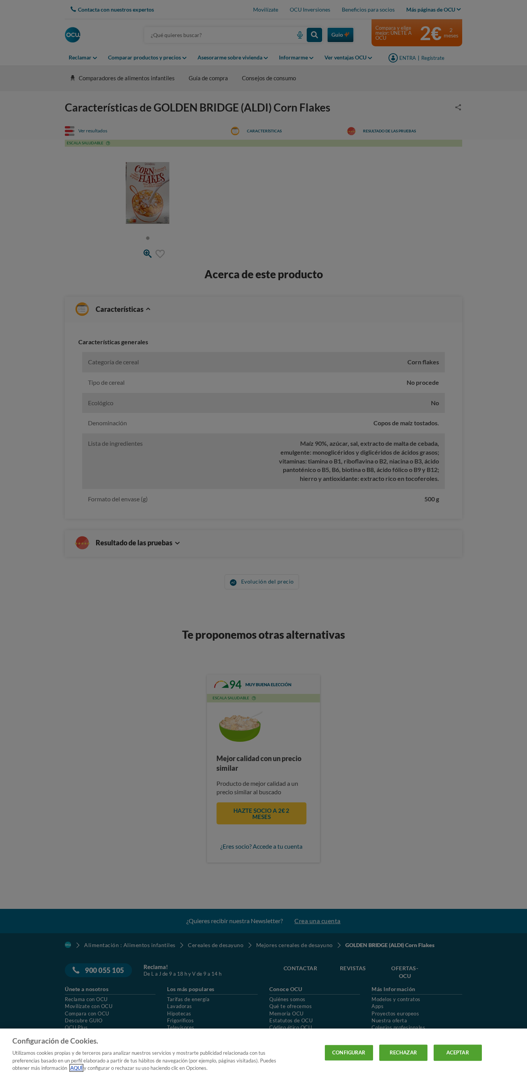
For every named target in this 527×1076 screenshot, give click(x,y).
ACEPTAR (457, 1052)
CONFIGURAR (348, 1052)
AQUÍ (76, 1068)
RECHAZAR (403, 1052)
